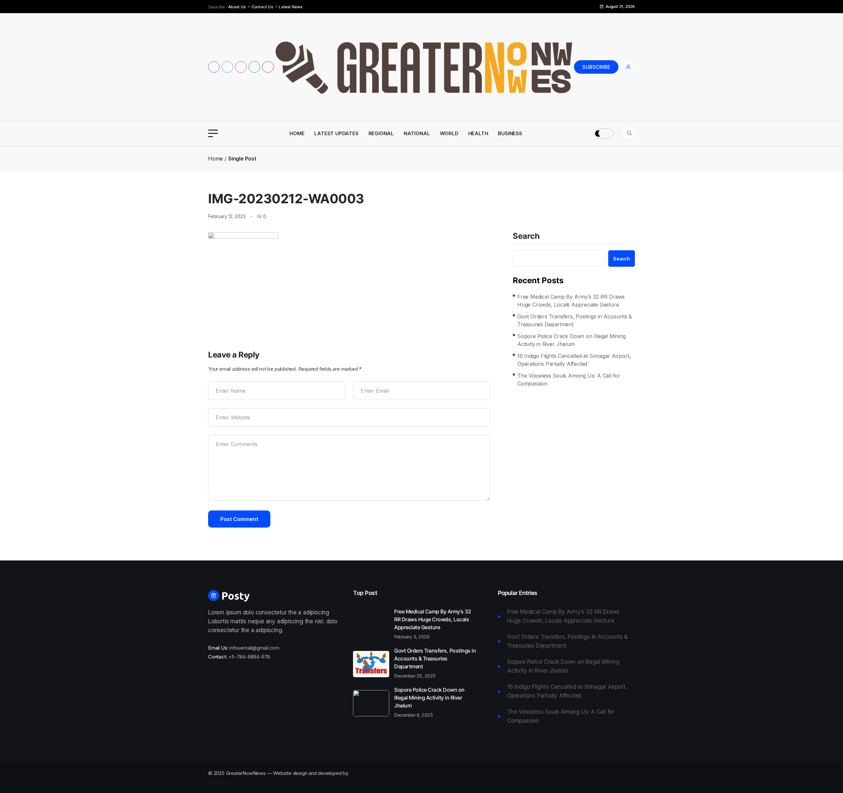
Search (526, 236)
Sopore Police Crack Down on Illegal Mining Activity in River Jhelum (571, 340)
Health (478, 133)
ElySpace (218, 782)
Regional (381, 133)
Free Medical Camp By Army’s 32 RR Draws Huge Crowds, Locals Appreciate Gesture (571, 300)
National (417, 133)
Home (296, 133)
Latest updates (336, 133)
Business (510, 133)
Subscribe (596, 67)
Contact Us (262, 6)
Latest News (290, 6)
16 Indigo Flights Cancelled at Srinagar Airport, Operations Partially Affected (574, 360)
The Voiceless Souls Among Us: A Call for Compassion (568, 379)
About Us (237, 6)
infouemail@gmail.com (254, 647)
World (449, 133)
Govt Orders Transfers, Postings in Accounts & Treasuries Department (574, 320)
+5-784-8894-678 (249, 656)
